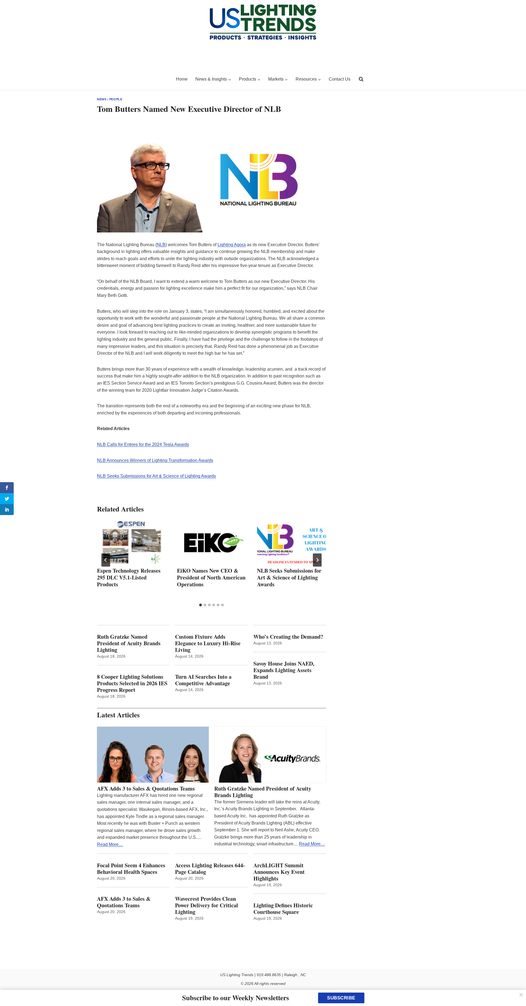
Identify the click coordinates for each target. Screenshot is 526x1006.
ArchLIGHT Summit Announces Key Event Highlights (279, 872)
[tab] (200, 605)
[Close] (521, 994)
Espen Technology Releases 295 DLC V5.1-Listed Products (129, 577)
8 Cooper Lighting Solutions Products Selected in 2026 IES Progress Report (132, 683)
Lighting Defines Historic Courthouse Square (283, 908)
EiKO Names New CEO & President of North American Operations (211, 577)
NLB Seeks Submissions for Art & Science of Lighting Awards (156, 476)
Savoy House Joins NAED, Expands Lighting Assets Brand (283, 670)
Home (182, 79)
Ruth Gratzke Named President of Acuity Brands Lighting (129, 643)
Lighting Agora (232, 244)
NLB (161, 244)
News (101, 99)
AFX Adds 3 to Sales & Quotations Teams (146, 788)
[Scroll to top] (515, 990)
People (115, 99)
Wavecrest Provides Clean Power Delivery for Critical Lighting (206, 905)
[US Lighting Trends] (133, 79)
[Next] (317, 560)
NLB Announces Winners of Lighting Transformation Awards (155, 460)
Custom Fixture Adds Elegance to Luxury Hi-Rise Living (208, 643)
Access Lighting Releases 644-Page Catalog (210, 868)
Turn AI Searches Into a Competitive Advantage (204, 680)
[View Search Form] (361, 79)
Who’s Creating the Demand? (288, 636)
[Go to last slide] (105, 560)
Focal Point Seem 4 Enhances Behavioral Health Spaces (131, 868)
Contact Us (339, 79)
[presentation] (131, 543)
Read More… (110, 844)
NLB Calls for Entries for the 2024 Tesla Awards (143, 444)
